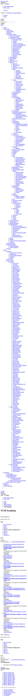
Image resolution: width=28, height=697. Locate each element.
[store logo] (13, 12)
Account (3, 491)
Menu (2, 25)
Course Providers (8, 505)
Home (5, 27)
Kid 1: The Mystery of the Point (12, 596)
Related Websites (8, 693)
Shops (5, 503)
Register (5, 15)
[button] (8, 555)
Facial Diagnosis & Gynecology (11, 603)
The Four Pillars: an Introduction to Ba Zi (14, 589)
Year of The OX (8, 558)
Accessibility (7, 695)
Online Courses (7, 504)
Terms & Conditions (8, 689)
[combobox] (7, 22)
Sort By (2, 541)
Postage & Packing (8, 691)
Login (5, 16)
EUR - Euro (6, 7)
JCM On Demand (8, 486)
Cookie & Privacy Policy (9, 692)
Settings (2, 492)
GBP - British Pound (8, 6)
